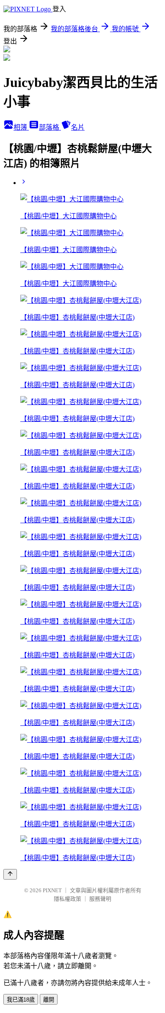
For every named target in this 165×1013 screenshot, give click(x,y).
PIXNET (52, 890)
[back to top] (10, 874)
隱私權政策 (67, 899)
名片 (78, 127)
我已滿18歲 (21, 1000)
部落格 (50, 127)
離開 (48, 1000)
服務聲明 (100, 899)
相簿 (21, 127)
